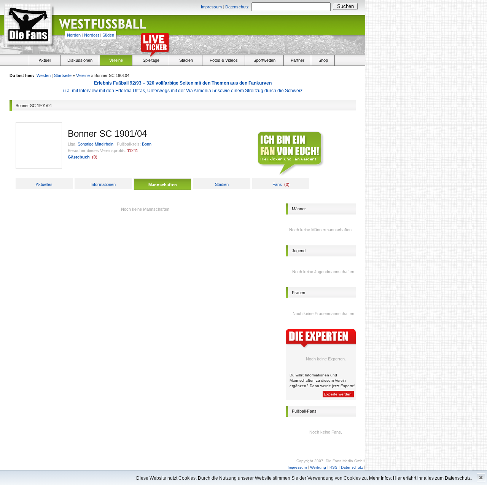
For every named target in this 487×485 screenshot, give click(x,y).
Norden (74, 35)
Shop (323, 60)
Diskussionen (79, 60)
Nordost (91, 35)
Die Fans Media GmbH (345, 461)
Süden (108, 35)
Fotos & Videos (224, 60)
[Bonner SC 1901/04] (39, 167)
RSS (333, 467)
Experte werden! (338, 394)
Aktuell (45, 60)
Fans (277, 184)
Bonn (146, 144)
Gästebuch (79, 157)
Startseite (63, 75)
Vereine (116, 60)
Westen (44, 75)
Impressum (211, 7)
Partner (297, 60)
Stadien (186, 60)
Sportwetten (264, 60)
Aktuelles (44, 184)
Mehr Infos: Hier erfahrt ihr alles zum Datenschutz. (420, 478)
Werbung (318, 467)
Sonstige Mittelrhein (95, 144)
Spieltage (151, 60)
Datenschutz (237, 7)
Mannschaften (162, 184)
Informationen (103, 184)
